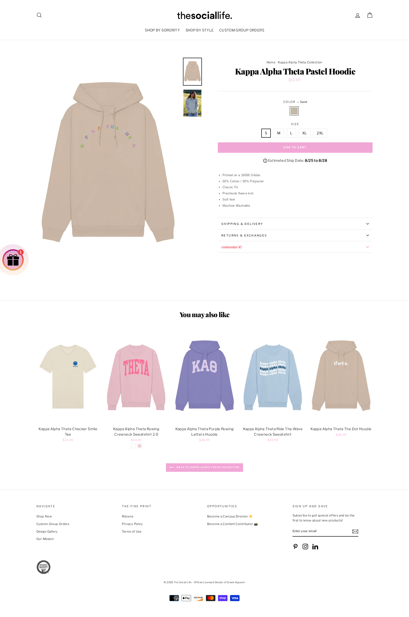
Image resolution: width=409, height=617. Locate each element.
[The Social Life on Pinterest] (295, 546)
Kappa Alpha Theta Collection (300, 62)
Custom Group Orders (52, 524)
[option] (107, 165)
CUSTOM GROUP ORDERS (241, 30)
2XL (320, 133)
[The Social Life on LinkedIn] (315, 546)
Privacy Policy (132, 524)
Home (271, 62)
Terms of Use (132, 531)
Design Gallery (47, 531)
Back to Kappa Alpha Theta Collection (208, 467)
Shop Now (44, 516)
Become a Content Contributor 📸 (232, 524)
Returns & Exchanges (244, 235)
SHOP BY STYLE (200, 30)
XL (304, 133)
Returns (127, 516)
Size (295, 124)
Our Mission (45, 539)
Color (295, 102)
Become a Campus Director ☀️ (230, 516)
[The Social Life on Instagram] (305, 546)
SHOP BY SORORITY (162, 30)
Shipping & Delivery (242, 224)
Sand (294, 110)
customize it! (231, 247)
